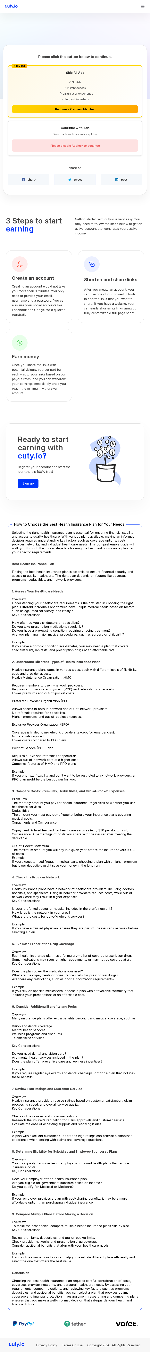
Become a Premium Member (75, 109)
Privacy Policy (46, 1345)
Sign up (28, 483)
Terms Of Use (72, 1345)
